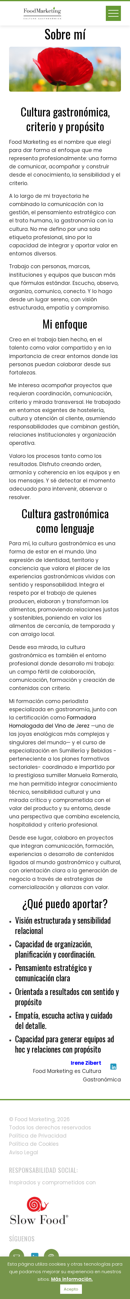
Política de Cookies (34, 1144)
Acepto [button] (71, 1289)
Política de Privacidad (38, 1135)
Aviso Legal (23, 1152)
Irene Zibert (86, 1063)
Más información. (72, 1279)
